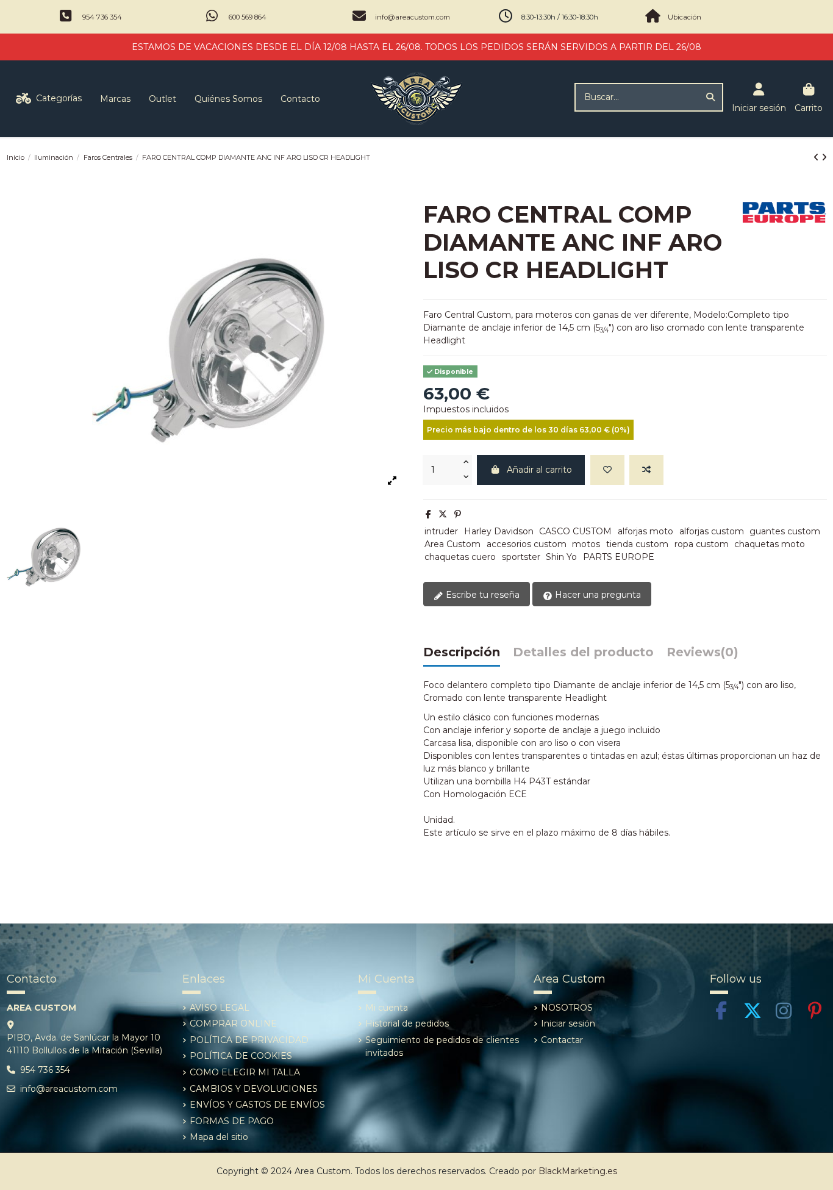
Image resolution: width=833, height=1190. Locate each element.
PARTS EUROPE (618, 556)
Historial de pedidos (407, 1023)
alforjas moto (645, 531)
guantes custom (784, 531)
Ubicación (684, 17)
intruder (441, 531)
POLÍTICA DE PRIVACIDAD (249, 1039)
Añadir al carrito (539, 469)
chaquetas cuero (460, 556)
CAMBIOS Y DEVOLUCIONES (254, 1088)
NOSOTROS (567, 1007)
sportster (521, 556)
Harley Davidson (499, 531)
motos (586, 544)
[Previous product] (817, 157)
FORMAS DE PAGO (232, 1121)
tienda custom (637, 544)
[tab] (702, 655)
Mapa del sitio (219, 1136)
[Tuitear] (442, 514)
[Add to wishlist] (607, 470)
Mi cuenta (386, 1007)
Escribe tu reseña (481, 594)
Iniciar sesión (568, 1023)
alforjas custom (711, 531)
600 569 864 (247, 17)
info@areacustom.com (412, 17)
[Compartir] (428, 514)
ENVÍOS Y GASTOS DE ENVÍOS (257, 1104)
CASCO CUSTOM (575, 531)
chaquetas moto (769, 544)
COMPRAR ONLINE (233, 1023)
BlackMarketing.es (577, 1171)
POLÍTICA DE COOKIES (241, 1055)
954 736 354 (102, 17)
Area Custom (452, 544)
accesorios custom (527, 544)
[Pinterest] (457, 514)
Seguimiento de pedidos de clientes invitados (442, 1046)
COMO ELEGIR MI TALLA (245, 1072)
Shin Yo (561, 556)
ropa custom (701, 544)
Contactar (562, 1039)
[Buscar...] (710, 97)
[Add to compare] (646, 470)
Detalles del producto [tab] (583, 652)
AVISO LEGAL (219, 1007)
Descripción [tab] (461, 652)
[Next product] (824, 157)
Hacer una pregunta (596, 594)
